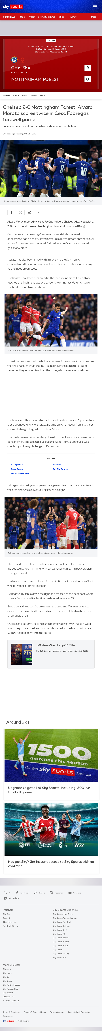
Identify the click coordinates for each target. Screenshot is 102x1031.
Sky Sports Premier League (65, 918)
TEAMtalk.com (9, 922)
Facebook (24, 893)
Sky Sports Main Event (63, 914)
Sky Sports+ (58, 950)
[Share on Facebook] (11, 212)
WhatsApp (14, 898)
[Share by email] (39, 212)
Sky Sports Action (61, 942)
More (93, 17)
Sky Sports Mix (59, 957)
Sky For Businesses (11, 985)
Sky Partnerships (10, 989)
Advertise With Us (11, 1001)
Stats (24, 96)
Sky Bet (6, 914)
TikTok (42, 893)
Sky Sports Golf (60, 930)
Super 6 (6, 918)
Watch (32, 17)
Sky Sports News (60, 946)
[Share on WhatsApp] (30, 212)
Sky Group (7, 981)
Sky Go (6, 977)
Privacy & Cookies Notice (35, 1012)
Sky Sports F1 (59, 934)
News (22, 17)
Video (16, 96)
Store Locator (9, 997)
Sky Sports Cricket (61, 926)
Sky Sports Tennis (61, 938)
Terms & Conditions (11, 1012)
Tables (61, 17)
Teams (34, 96)
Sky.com (7, 969)
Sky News (7, 973)
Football (9, 17)
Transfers (72, 17)
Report (6, 96)
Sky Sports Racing (61, 954)
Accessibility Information (79, 1012)
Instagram (58, 893)
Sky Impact (8, 993)
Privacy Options (57, 1012)
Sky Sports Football (62, 922)
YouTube (77, 893)
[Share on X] (21, 212)
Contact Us (8, 1016)
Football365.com (10, 926)
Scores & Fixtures (46, 17)
